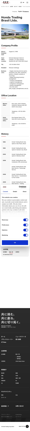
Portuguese (26, 11)
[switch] (25, 225)
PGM (17, 375)
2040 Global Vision (20, 361)
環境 (2, 395)
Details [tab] (15, 191)
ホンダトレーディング (5, 6)
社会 (17, 395)
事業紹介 (4, 370)
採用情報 (4, 406)
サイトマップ (18, 416)
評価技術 (3, 380)
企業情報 (11, 6)
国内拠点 (19, 356)
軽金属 (2, 373)
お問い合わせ (20, 406)
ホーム (3, 337)
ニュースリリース (21, 337)
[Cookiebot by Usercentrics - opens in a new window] (21, 187)
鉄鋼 (17, 373)
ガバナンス (3, 397)
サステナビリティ (6, 392)
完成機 (17, 383)
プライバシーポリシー (5, 414)
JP (21, 2)
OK (15, 242)
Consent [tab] (5, 191)
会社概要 (5, 252)
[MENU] (27, 2)
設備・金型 (18, 378)
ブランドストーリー (7, 339)
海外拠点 (20, 6)
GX (2, 383)
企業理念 (17, 252)
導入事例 (18, 339)
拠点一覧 (15, 6)
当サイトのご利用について (6, 416)
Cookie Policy (19, 414)
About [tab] (24, 191)
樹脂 (2, 375)
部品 (2, 378)
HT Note (3, 342)
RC (16, 380)
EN (23, 2)
